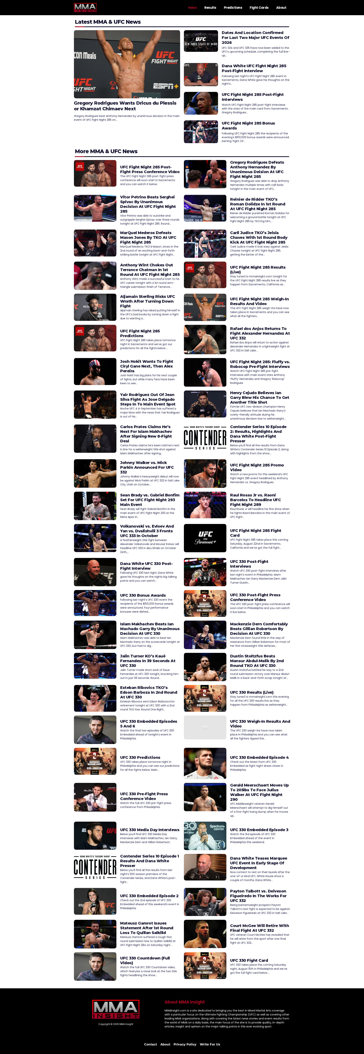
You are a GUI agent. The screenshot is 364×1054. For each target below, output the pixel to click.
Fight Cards (259, 7)
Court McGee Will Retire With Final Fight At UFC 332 (259, 928)
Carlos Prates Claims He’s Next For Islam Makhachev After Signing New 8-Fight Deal (146, 433)
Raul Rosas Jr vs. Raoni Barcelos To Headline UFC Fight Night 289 (255, 500)
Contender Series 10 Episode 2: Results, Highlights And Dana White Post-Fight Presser (258, 433)
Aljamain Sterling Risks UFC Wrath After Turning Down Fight (147, 301)
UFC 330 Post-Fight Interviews (249, 564)
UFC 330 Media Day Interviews (149, 830)
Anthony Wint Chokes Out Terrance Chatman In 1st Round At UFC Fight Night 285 (150, 270)
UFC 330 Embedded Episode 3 (259, 830)
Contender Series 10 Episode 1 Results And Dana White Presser (149, 861)
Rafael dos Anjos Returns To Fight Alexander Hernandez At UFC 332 (260, 333)
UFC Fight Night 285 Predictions (140, 333)
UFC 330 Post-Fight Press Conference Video (255, 597)
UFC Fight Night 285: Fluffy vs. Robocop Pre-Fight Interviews (260, 364)
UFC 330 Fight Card (249, 960)
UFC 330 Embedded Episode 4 (259, 757)
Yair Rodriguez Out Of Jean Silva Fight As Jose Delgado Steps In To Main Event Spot (148, 399)
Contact (150, 1044)
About (281, 7)
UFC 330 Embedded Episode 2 (149, 896)
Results (210, 7)
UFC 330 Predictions (140, 757)
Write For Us (210, 1044)
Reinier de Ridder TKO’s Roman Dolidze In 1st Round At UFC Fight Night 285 (257, 204)
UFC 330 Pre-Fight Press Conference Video (144, 796)
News (192, 7)
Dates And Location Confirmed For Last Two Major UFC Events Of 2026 (255, 37)
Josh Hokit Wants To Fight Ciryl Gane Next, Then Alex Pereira (146, 366)
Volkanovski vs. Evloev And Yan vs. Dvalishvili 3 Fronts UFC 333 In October (147, 531)
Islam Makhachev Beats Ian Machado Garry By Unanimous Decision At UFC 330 (150, 629)
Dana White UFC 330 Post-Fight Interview (146, 566)
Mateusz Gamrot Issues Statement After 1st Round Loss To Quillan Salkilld (146, 928)
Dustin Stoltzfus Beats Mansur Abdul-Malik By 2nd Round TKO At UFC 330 (257, 661)
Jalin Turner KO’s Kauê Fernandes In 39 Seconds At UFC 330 (147, 661)
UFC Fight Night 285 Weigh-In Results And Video (259, 301)
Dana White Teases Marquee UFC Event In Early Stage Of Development (258, 863)
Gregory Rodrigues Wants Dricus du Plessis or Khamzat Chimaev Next (125, 105)
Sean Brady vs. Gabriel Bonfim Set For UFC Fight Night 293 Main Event (150, 500)
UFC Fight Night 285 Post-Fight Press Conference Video (150, 169)
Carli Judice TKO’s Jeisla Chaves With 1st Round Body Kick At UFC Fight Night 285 (258, 237)
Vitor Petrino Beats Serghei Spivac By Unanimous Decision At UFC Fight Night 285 (148, 204)
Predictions (233, 7)
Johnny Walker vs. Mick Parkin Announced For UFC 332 (147, 467)
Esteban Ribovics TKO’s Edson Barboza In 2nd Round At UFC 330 (148, 692)
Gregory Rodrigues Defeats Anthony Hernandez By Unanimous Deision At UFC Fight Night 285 (257, 169)
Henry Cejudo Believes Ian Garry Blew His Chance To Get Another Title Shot (259, 398)
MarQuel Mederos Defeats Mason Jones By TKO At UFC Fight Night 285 (148, 237)
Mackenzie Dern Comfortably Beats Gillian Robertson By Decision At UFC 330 (259, 629)
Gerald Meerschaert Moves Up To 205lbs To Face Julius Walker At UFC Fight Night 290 (259, 792)
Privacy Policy (185, 1044)
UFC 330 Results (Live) (251, 692)
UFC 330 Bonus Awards (143, 595)
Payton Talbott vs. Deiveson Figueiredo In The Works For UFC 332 (258, 896)
